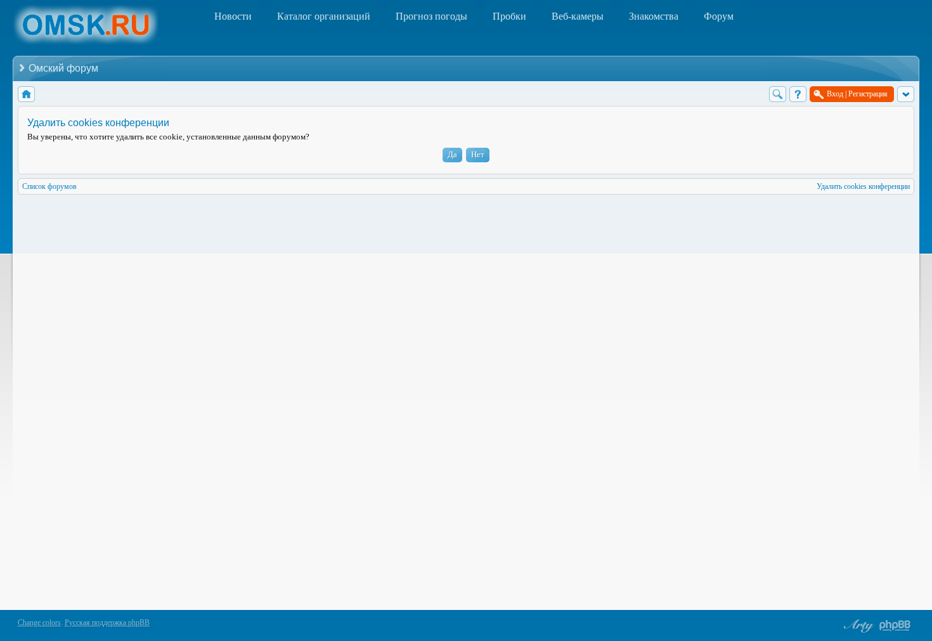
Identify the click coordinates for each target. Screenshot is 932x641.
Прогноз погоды (431, 16)
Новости (233, 16)
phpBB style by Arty (857, 626)
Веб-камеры (578, 16)
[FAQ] (797, 94)
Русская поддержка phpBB (107, 622)
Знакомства (653, 16)
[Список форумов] (26, 94)
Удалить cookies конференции (863, 186)
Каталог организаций (323, 16)
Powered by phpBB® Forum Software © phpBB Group (895, 626)
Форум (719, 16)
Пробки (509, 16)
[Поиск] (777, 94)
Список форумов (49, 186)
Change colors (39, 622)
